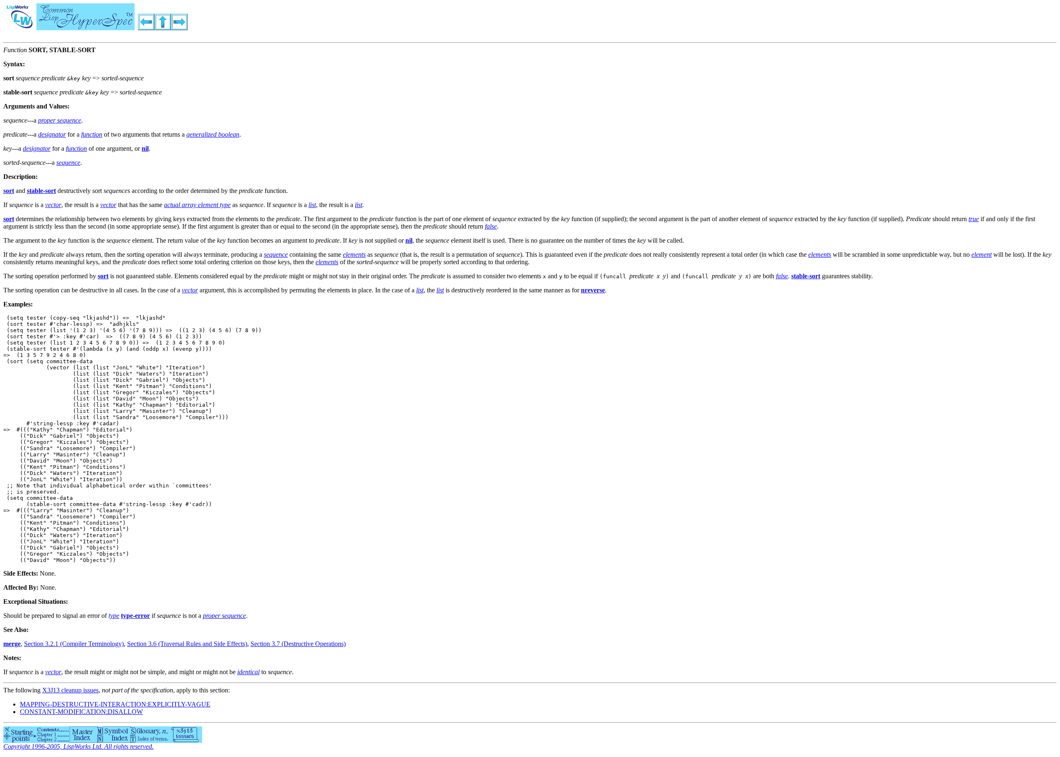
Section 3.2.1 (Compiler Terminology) (74, 643)
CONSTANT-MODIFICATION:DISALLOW (81, 711)
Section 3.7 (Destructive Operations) (298, 643)
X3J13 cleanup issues (70, 690)
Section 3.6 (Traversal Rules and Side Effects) (187, 643)
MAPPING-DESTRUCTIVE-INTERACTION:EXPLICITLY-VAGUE (115, 704)
